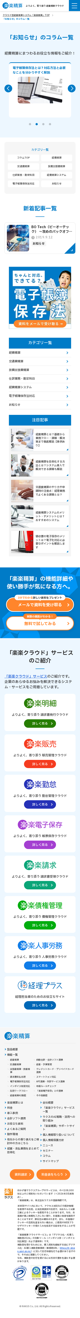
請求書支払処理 (18, 1077)
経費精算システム (56, 175)
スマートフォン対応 (46, 1077)
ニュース (48, 1145)
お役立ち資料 (15, 1124)
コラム (47, 1156)
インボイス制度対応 (20, 1086)
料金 (9, 1108)
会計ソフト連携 (16, 1118)
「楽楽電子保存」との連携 (49, 1090)
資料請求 (21, 1174)
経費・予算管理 (44, 1064)
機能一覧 (12, 1055)
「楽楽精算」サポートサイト (59, 1128)
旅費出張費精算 (56, 166)
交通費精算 (23, 166)
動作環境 (12, 1134)
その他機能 (41, 1095)
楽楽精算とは (15, 1103)
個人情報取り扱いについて (59, 1135)
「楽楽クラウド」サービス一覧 (59, 1110)
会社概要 (48, 1103)
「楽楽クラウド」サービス (25, 676)
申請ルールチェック (46, 1086)
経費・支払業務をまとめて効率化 (23, 1150)
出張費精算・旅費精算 (20, 1071)
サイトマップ (51, 1161)
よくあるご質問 (16, 1129)
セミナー (48, 1151)
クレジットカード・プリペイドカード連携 (55, 1071)
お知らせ (57, 184)
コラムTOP (23, 158)
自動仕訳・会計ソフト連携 (49, 1059)
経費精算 (57, 158)
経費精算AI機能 (18, 1095)
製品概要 (12, 1049)
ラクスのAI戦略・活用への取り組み (59, 1119)
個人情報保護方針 (53, 1140)
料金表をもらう (52, 1174)
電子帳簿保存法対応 (23, 184)
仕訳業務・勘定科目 (23, 175)
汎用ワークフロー (19, 1090)
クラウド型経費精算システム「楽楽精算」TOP (26, 15)
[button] (30, 124)
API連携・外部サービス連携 (50, 1081)
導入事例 (12, 1113)
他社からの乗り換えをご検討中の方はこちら (23, 1141)
